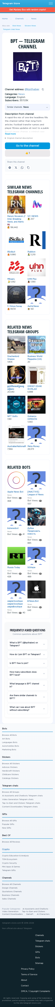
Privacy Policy (27, 969)
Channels (39, 935)
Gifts (37, 952)
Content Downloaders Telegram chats (20, 807)
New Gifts (6, 828)
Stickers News (30, 26)
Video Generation (10, 911)
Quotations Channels (12, 891)
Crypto (6, 849)
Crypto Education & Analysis (15, 856)
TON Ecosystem (9, 859)
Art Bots (6, 739)
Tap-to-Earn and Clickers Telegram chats (21, 803)
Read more (10, 134)
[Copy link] (28, 167)
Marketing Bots (9, 750)
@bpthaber (32, 89)
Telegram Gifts (9, 870)
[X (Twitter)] (15, 167)
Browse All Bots (9, 735)
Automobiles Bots (10, 746)
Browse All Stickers (11, 763)
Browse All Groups (10, 792)
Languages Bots (9, 742)
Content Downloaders (12, 914)
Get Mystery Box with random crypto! (27, 10)
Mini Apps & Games (11, 867)
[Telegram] (9, 167)
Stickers (39, 946)
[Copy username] (43, 89)
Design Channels (9, 888)
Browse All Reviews (11, 842)
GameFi (29, 914)
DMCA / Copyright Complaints (35, 991)
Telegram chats (42, 941)
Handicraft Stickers (11, 771)
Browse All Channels (11, 884)
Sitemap (39, 963)
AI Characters (43, 914)
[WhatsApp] (22, 167)
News (21, 94)
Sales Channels (9, 899)
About (24, 980)
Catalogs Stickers (10, 778)
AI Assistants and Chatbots (35, 909)
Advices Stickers (9, 767)
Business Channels (10, 895)
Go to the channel (27, 146)
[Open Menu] (50, 3)
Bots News (17, 26)
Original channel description (20, 138)
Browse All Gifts (9, 821)
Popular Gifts (8, 824)
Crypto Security (9, 863)
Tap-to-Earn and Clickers (33, 911)
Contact (25, 986)
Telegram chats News (11, 29)
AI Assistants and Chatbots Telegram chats (22, 796)
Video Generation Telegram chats (17, 799)
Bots (37, 958)
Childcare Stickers (10, 774)
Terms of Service (29, 974)
